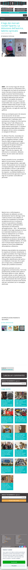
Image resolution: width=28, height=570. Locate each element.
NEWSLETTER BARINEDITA (11, 381)
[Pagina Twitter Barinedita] (22, 546)
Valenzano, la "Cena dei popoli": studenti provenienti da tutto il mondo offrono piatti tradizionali (7, 420)
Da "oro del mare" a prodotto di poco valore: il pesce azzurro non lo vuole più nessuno (20, 470)
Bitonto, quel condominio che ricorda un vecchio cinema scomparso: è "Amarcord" (7, 486)
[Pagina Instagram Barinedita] (24, 546)
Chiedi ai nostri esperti (6, 546)
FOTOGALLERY (18, 539)
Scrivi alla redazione (6, 547)
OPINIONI (17, 535)
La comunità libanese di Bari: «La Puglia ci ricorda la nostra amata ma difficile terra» (7, 453)
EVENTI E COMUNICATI (6, 539)
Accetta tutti (14, 562)
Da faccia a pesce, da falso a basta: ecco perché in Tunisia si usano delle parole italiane (7, 470)
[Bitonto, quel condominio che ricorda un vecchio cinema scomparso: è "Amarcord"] (7, 479)
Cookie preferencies (20, 543)
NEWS (3, 542)
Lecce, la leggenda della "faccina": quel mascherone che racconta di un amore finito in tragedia (20, 436)
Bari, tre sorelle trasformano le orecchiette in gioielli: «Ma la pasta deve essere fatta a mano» (20, 453)
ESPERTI (17, 538)
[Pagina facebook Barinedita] (20, 546)
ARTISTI (3, 540)
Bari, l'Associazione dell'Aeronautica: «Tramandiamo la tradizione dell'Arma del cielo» (6, 436)
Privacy (17, 542)
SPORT (17, 536)
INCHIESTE (4, 536)
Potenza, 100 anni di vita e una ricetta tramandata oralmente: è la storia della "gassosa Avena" (7, 403)
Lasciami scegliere (15, 558)
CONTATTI (18, 541)
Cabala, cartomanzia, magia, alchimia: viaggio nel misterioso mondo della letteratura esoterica (20, 403)
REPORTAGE (4, 541)
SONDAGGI (18, 540)
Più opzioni (14, 565)
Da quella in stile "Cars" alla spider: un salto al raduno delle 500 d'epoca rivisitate (20, 419)
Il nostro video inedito (14, 500)
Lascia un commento (14, 375)
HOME (3, 535)
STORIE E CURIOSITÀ (6, 538)
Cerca (25, 15)
